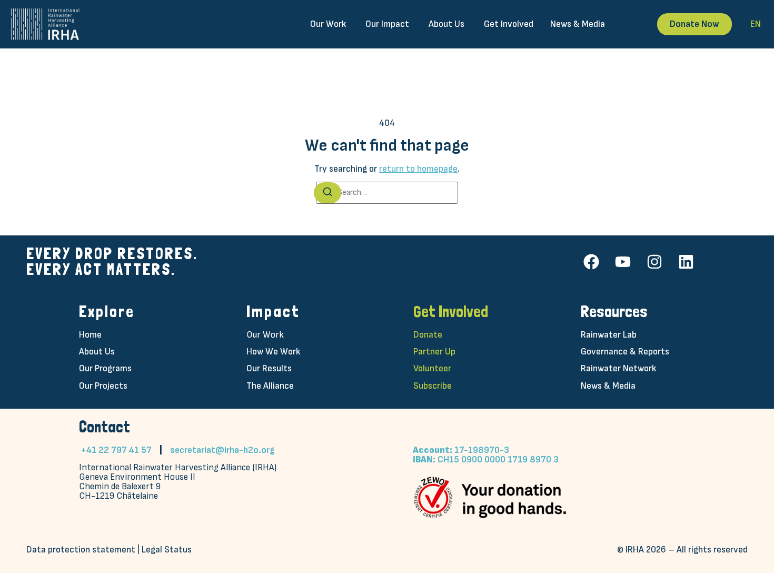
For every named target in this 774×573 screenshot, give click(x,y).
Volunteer (432, 368)
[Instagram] (654, 262)
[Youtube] (623, 262)
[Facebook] (591, 262)
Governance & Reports (625, 351)
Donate (427, 334)
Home (90, 334)
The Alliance (270, 385)
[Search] (327, 192)
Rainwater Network (618, 368)
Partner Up (434, 351)
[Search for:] (387, 193)
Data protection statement (80, 549)
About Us (97, 351)
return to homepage (418, 168)
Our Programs (105, 368)
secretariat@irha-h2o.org (222, 450)
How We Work (273, 351)
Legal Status (167, 549)
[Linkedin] (686, 262)
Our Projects (103, 385)
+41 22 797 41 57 (116, 450)
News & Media (608, 385)
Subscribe (432, 385)
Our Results (269, 368)
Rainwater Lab (609, 334)
